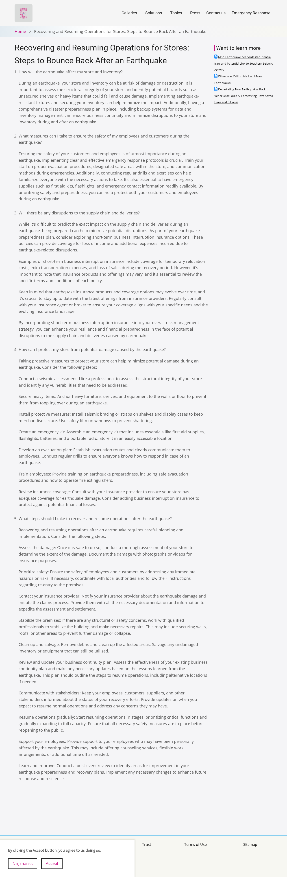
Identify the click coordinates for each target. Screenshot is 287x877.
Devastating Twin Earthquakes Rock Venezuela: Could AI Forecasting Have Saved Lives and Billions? (243, 95)
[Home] (24, 12)
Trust (146, 844)
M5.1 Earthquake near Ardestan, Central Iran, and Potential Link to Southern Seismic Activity (243, 63)
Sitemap (250, 844)
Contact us (216, 13)
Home (20, 31)
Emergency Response (251, 13)
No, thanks (23, 863)
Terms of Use (195, 844)
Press (195, 13)
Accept (52, 863)
